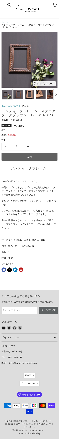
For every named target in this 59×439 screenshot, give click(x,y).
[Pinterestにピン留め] (21, 269)
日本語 (28, 375)
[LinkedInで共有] (15, 269)
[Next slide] (55, 94)
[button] (7, 94)
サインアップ (48, 310)
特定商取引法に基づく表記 (16, 421)
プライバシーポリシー (41, 421)
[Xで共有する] (9, 269)
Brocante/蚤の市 (11, 106)
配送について (45, 424)
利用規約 (9, 424)
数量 (3, 140)
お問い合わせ (29, 427)
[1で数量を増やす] (28, 146)
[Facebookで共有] (4, 269)
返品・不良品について (26, 424)
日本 (28, 383)
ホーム (5, 22)
